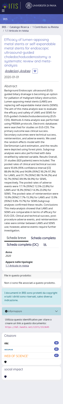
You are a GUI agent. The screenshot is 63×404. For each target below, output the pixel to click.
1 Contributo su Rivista (45, 27)
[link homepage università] (41, 5)
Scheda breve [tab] (16, 238)
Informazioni (14, 311)
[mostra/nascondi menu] (3, 10)
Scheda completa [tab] (43, 238)
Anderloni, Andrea (17, 71)
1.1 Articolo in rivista (17, 30)
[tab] (45, 244)
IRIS (4, 27)
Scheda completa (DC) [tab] (23, 244)
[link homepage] (11, 5)
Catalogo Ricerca (19, 27)
